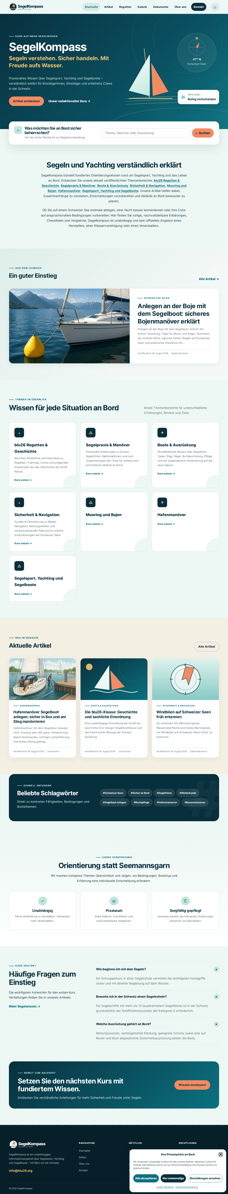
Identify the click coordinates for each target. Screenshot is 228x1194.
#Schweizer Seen (113, 792)
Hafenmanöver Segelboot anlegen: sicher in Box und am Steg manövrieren (39, 717)
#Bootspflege (141, 802)
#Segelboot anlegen (114, 802)
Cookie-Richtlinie (165, 1187)
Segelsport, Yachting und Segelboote (110, 191)
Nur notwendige (173, 1178)
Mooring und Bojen (157, 298)
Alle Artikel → (209, 279)
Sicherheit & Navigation (147, 185)
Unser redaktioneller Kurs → (69, 101)
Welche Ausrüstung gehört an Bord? (157, 1024)
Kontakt (199, 7)
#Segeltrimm (164, 792)
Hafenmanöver (69, 191)
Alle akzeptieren (146, 1178)
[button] (220, 1154)
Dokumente (160, 7)
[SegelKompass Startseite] (27, 7)
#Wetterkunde (188, 792)
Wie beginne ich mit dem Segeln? (157, 969)
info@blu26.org (20, 1170)
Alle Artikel (206, 646)
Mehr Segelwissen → (24, 1006)
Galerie (142, 7)
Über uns (180, 7)
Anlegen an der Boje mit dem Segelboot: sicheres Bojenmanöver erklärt (173, 313)
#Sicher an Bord (140, 792)
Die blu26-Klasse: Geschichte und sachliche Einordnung (111, 714)
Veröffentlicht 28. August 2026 (153, 353)
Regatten (125, 7)
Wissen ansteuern (192, 1085)
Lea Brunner (53, 751)
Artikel (108, 7)
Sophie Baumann (179, 353)
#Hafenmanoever (167, 802)
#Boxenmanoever (195, 802)
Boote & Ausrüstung (112, 185)
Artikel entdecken (26, 101)
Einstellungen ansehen (205, 1178)
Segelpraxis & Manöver (78, 185)
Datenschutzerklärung (186, 1187)
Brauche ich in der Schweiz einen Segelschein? (157, 997)
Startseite (91, 7)
